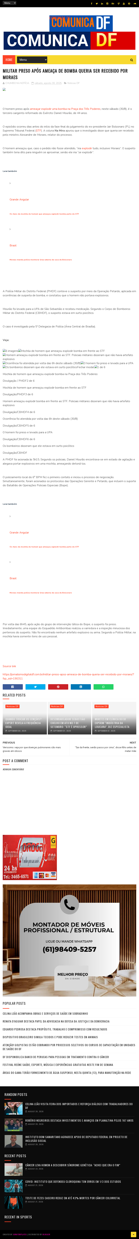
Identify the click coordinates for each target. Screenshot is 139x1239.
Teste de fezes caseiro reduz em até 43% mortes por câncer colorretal (72, 1198)
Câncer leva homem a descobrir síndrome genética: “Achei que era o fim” (72, 1165)
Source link (9, 666)
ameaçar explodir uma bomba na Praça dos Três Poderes (65, 109)
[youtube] (124, 3)
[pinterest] (129, 3)
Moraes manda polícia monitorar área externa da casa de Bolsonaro (41, 260)
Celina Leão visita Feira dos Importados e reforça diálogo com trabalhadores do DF (79, 1106)
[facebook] (92, 3)
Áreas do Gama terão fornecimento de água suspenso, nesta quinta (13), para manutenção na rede (67, 1073)
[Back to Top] (133, 1234)
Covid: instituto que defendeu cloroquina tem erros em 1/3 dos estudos (73, 1181)
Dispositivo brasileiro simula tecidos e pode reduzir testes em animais (50, 1037)
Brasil (13, 245)
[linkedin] (102, 3)
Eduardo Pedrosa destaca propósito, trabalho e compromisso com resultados (55, 1029)
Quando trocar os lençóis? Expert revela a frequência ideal (23, 723)
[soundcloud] (134, 3)
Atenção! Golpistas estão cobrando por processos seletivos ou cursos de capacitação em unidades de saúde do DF (69, 1047)
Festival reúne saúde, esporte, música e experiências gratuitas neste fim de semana (58, 1065)
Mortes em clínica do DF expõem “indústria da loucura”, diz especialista (112, 723)
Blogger (46, 1234)
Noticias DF (74, 83)
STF (38, 130)
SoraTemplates (20, 1234)
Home (9, 60)
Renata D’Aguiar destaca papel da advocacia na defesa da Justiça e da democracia (56, 1021)
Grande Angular (19, 199)
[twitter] (96, 3)
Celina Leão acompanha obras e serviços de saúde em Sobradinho (45, 1013)
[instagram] (107, 3)
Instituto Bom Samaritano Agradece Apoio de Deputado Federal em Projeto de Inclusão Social (76, 1139)
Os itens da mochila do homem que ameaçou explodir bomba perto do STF (44, 214)
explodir (87, 148)
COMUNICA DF (59, 18)
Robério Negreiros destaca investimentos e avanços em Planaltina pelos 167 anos (79, 1120)
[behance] (112, 3)
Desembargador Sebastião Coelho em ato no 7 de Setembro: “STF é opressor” (68, 723)
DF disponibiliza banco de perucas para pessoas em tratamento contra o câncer (56, 1057)
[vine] (118, 3)
